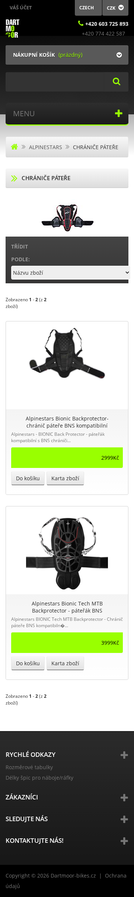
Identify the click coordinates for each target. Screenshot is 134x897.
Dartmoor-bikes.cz (73, 875)
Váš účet (21, 7)
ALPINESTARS (45, 147)
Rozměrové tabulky (29, 767)
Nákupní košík (34, 54)
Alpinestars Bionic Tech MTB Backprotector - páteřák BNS (67, 607)
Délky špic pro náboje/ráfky (39, 777)
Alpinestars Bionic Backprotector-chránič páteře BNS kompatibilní (67, 422)
